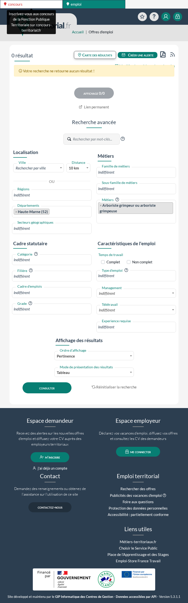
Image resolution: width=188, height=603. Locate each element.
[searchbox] (52, 195)
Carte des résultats (97, 55)
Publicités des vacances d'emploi (136, 495)
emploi (76, 4)
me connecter (140, 451)
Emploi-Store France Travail (138, 561)
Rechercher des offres (138, 489)
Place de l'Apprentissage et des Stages (138, 554)
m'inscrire (52, 457)
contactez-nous (50, 507)
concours (15, 4)
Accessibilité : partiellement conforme (138, 514)
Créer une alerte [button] (140, 55)
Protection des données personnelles (138, 508)
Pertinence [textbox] (66, 356)
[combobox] (38, 167)
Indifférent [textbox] (107, 293)
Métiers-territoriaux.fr (138, 541)
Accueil (78, 32)
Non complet (142, 262)
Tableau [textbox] (63, 372)
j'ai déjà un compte (52, 468)
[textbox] (38, 168)
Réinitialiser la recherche (116, 387)
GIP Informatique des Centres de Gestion (84, 597)
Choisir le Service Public (138, 548)
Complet (113, 262)
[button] (122, 138)
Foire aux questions (138, 502)
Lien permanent (96, 107)
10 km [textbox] (74, 168)
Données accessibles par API (136, 597)
